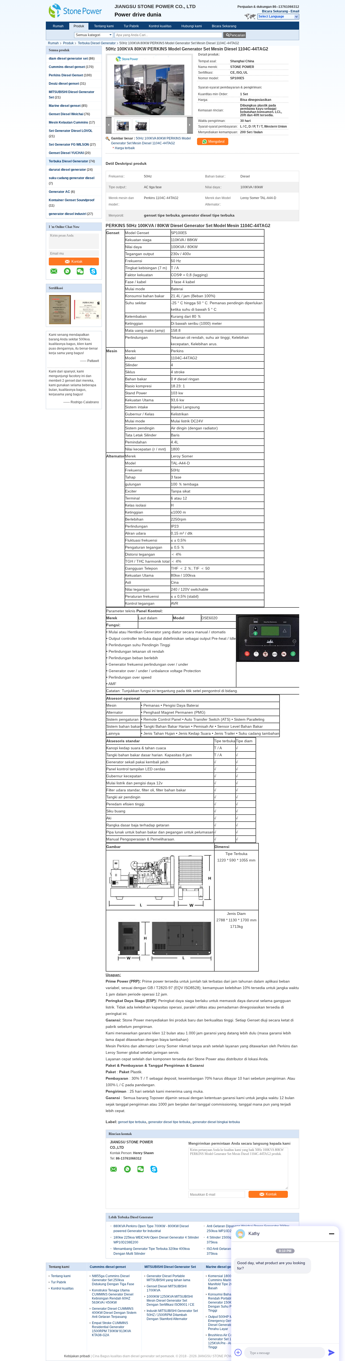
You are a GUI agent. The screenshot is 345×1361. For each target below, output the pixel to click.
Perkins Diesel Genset (66, 75)
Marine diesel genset (65, 106)
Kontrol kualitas (160, 26)
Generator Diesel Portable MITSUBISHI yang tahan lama (168, 1278)
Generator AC (59, 192)
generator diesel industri (67, 214)
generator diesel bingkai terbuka (216, 1122)
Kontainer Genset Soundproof (71, 200)
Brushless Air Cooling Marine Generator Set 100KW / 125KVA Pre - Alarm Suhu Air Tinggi (229, 1341)
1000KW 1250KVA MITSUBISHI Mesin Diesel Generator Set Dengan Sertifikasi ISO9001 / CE (170, 1301)
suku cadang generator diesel (71, 178)
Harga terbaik (125, 148)
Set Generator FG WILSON (69, 144)
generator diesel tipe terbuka (169, 1122)
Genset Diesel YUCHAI (66, 153)
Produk (79, 26)
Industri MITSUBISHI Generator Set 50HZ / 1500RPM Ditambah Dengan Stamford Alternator (172, 1315)
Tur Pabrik (131, 26)
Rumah (58, 26)
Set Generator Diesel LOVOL (70, 131)
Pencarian (237, 35)
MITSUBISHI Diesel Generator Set (170, 1267)
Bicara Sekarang (275, 11)
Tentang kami (104, 26)
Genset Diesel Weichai (66, 114)
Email (295, 11)
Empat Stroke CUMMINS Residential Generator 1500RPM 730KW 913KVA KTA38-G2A (111, 1329)
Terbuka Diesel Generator (97, 43)
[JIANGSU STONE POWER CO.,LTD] (80, 11)
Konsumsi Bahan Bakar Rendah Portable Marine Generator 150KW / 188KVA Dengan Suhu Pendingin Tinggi (228, 1302)
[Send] (331, 1352)
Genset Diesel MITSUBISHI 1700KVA (167, 1288)
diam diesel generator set (68, 58)
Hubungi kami (191, 26)
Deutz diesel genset (64, 84)
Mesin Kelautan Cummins (68, 122)
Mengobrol (216, 141)
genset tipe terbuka (132, 1122)
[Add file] (238, 1352)
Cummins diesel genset (67, 67)
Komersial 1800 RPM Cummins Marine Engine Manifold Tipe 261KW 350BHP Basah (230, 1282)
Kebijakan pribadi (77, 1356)
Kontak (76, 261)
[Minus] (331, 1233)
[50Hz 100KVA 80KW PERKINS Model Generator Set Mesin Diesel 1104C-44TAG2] (149, 85)
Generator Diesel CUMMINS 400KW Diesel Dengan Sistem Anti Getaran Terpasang (114, 1313)
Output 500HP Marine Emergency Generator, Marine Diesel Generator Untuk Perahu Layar (230, 1323)
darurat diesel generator (67, 170)
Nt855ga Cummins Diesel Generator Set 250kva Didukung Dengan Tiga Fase (113, 1280)
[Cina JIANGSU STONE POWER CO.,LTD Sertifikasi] (60, 323)
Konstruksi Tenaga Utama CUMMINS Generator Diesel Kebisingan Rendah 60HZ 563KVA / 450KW (112, 1296)
